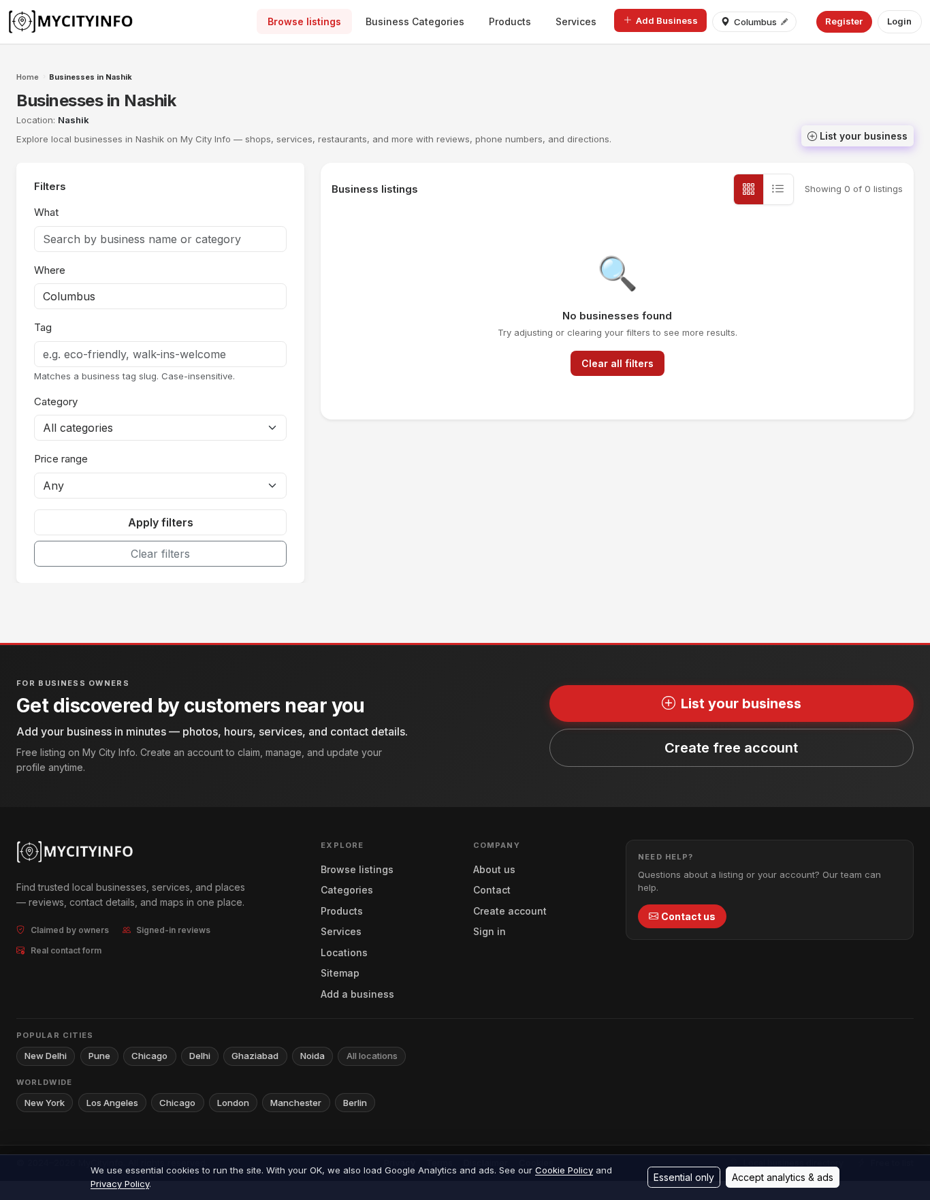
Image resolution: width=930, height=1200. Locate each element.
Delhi (199, 1055)
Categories (347, 890)
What (46, 212)
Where (49, 270)
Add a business (357, 994)
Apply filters (160, 522)
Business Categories (415, 21)
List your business (864, 136)
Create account (510, 911)
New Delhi (46, 1055)
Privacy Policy (120, 1183)
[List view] (778, 189)
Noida (312, 1055)
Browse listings (304, 21)
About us (494, 869)
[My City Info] (72, 21)
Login (899, 21)
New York (45, 1102)
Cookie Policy (564, 1170)
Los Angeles (112, 1102)
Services (576, 21)
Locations (344, 952)
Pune (99, 1055)
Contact (492, 890)
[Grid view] (749, 189)
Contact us (688, 916)
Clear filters (160, 553)
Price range (61, 458)
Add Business (667, 20)
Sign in (489, 931)
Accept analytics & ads (782, 1177)
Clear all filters (617, 363)
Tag (43, 327)
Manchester (295, 1102)
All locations (372, 1055)
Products (510, 21)
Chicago (149, 1055)
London (233, 1102)
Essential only (684, 1177)
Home (27, 77)
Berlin (355, 1102)
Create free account (731, 748)
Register (844, 21)
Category (56, 401)
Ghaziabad (254, 1055)
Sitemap (340, 973)
